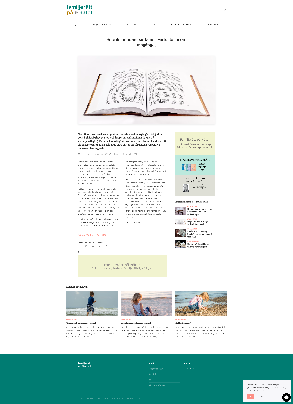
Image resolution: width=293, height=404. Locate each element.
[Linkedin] (93, 246)
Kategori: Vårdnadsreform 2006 (92, 235)
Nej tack (261, 396)
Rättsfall (152, 374)
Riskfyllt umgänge (183, 323)
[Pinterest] (106, 246)
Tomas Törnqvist (134, 398)
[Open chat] (286, 397)
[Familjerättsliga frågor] (195, 165)
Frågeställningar (156, 368)
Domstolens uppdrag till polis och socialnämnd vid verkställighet (200, 212)
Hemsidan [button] (213, 24)
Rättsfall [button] (131, 24)
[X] (99, 246)
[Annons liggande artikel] (122, 266)
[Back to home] (79, 10)
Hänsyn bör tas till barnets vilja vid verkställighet (199, 245)
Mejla (191, 369)
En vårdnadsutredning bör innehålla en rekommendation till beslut (200, 234)
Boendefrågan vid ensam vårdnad (136, 323)
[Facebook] (79, 246)
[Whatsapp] (86, 246)
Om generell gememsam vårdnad (81, 323)
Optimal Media (110, 398)
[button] (214, 399)
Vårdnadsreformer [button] (181, 24)
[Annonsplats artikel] (195, 143)
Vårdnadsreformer (157, 385)
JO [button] (153, 24)
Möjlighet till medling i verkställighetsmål (197, 222)
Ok (250, 396)
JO (150, 379)
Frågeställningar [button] (101, 24)
